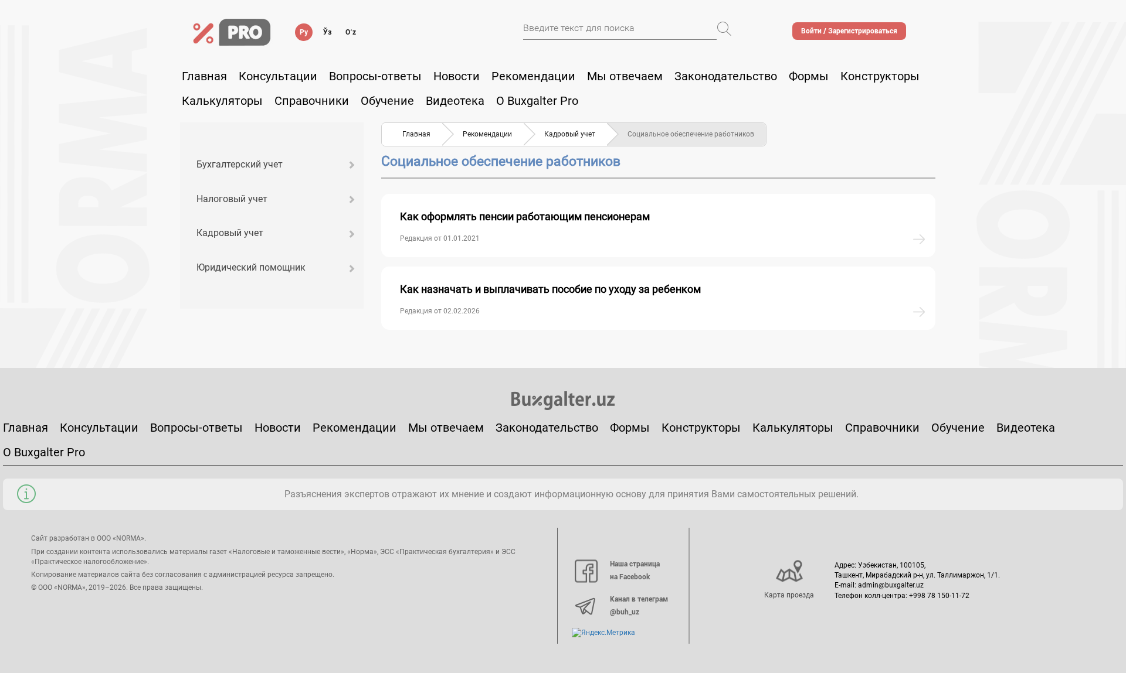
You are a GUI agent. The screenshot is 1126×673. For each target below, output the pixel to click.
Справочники (311, 101)
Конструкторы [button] (880, 76)
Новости (456, 76)
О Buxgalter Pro (537, 101)
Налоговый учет (231, 198)
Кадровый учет (229, 232)
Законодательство (725, 76)
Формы (809, 76)
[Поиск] (724, 29)
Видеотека (455, 101)
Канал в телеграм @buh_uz (639, 605)
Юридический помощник (251, 267)
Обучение (958, 428)
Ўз (327, 32)
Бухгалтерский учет (239, 164)
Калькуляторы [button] (222, 101)
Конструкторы (701, 428)
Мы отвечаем (625, 76)
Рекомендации (533, 76)
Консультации (278, 76)
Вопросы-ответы (375, 76)
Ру (304, 32)
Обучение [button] (387, 101)
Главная (204, 76)
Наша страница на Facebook (635, 570)
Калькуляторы (792, 428)
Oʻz (350, 32)
